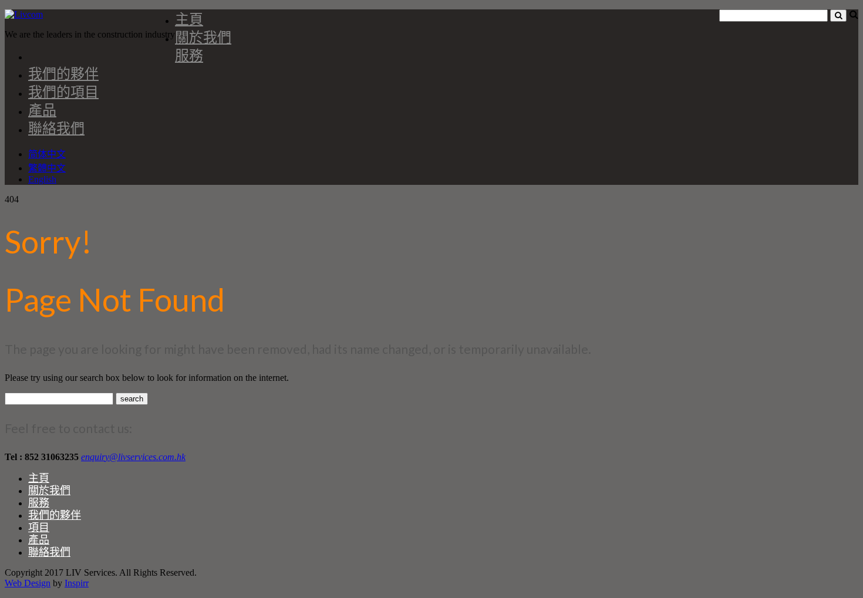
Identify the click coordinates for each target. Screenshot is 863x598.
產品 (42, 109)
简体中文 (47, 154)
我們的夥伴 (63, 73)
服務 (189, 54)
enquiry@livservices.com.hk (133, 457)
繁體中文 (47, 168)
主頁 (189, 18)
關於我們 (203, 36)
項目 (38, 527)
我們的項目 (63, 91)
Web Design (27, 583)
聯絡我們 (56, 127)
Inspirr (77, 583)
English (42, 179)
